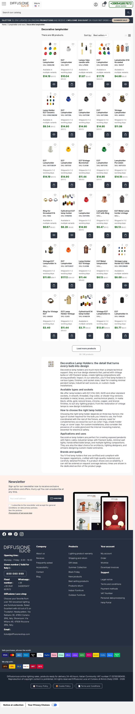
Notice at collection (13, 705)
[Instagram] (21, 534)
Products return (76, 586)
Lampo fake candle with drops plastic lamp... (85, 63)
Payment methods (109, 588)
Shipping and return (78, 558)
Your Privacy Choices (39, 705)
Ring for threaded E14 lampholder (49, 213)
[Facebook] (4, 534)
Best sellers (100, 35)
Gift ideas (73, 562)
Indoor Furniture (76, 590)
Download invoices (110, 567)
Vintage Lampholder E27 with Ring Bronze (121, 113)
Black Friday (74, 572)
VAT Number (107, 593)
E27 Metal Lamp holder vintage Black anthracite (122, 213)
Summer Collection (78, 567)
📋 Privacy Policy (40, 686)
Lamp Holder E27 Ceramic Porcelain (49, 112)
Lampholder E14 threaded (122, 61)
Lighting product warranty (81, 553)
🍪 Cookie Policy (63, 686)
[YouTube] (10, 534)
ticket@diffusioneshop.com (17, 634)
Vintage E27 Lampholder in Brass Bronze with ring (49, 264)
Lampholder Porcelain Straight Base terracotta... (121, 163)
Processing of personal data (20, 513)
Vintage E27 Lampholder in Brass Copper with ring (103, 314)
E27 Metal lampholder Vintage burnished (102, 264)
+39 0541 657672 (8, 588)
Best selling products (79, 581)
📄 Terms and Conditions (89, 686)
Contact (40, 572)
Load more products (86, 348)
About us (40, 553)
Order (103, 558)
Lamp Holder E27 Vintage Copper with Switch (85, 264)
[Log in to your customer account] (95, 6)
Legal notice (106, 579)
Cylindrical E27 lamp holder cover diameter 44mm (68, 214)
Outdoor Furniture (77, 595)
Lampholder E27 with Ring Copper (103, 213)
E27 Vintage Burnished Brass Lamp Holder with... (85, 163)
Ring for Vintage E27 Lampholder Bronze (50, 314)
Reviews (40, 558)
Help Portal (106, 602)
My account (106, 553)
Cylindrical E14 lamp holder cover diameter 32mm (86, 314)
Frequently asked (44, 562)
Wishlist (104, 562)
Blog (38, 576)
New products (75, 576)
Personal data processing (113, 598)
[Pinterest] (16, 534)
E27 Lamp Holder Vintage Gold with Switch (68, 314)
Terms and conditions (111, 584)
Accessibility (42, 567)
